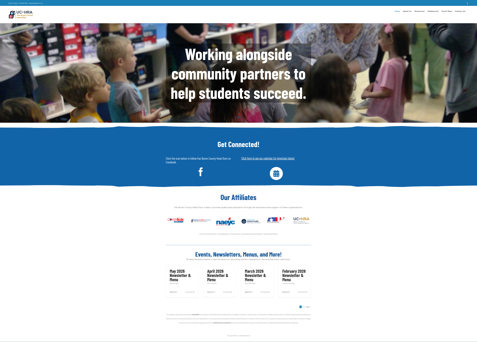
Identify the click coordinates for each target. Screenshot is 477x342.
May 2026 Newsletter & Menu (180, 275)
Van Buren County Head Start (212, 158)
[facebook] (200, 171)
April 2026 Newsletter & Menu (217, 275)
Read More (173, 292)
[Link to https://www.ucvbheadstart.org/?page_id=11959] (276, 173)
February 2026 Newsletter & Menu (294, 275)
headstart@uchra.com (36, 3)
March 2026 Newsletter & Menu (255, 275)
